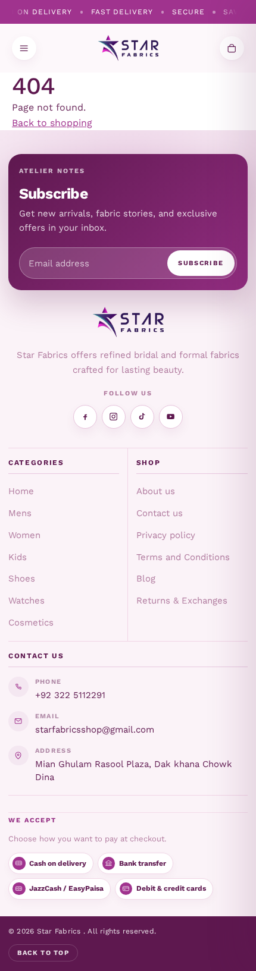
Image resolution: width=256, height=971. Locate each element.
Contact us (159, 513)
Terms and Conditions (183, 557)
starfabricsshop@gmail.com (94, 729)
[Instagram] (114, 417)
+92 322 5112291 (70, 695)
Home (21, 491)
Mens (20, 513)
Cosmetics (31, 622)
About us (155, 491)
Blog (145, 578)
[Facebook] (85, 417)
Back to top (43, 953)
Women (24, 535)
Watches (26, 600)
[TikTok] (142, 417)
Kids (17, 557)
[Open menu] (24, 48)
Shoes (21, 578)
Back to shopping (52, 122)
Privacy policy (165, 535)
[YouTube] (171, 417)
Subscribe (200, 263)
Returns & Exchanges (181, 600)
